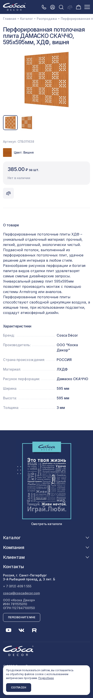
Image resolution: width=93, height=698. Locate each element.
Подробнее (46, 678)
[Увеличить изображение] (46, 79)
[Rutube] (34, 630)
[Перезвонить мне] (44, 7)
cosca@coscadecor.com (21, 593)
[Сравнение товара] (8, 193)
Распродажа (47, 18)
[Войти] (52, 7)
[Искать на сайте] (61, 7)
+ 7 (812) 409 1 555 (17, 586)
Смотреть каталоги (46, 524)
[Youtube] (8, 630)
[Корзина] (78, 7)
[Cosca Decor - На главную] (14, 7)
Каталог (26, 18)
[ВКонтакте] (21, 630)
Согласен (18, 687)
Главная (9, 18)
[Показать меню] (87, 7)
